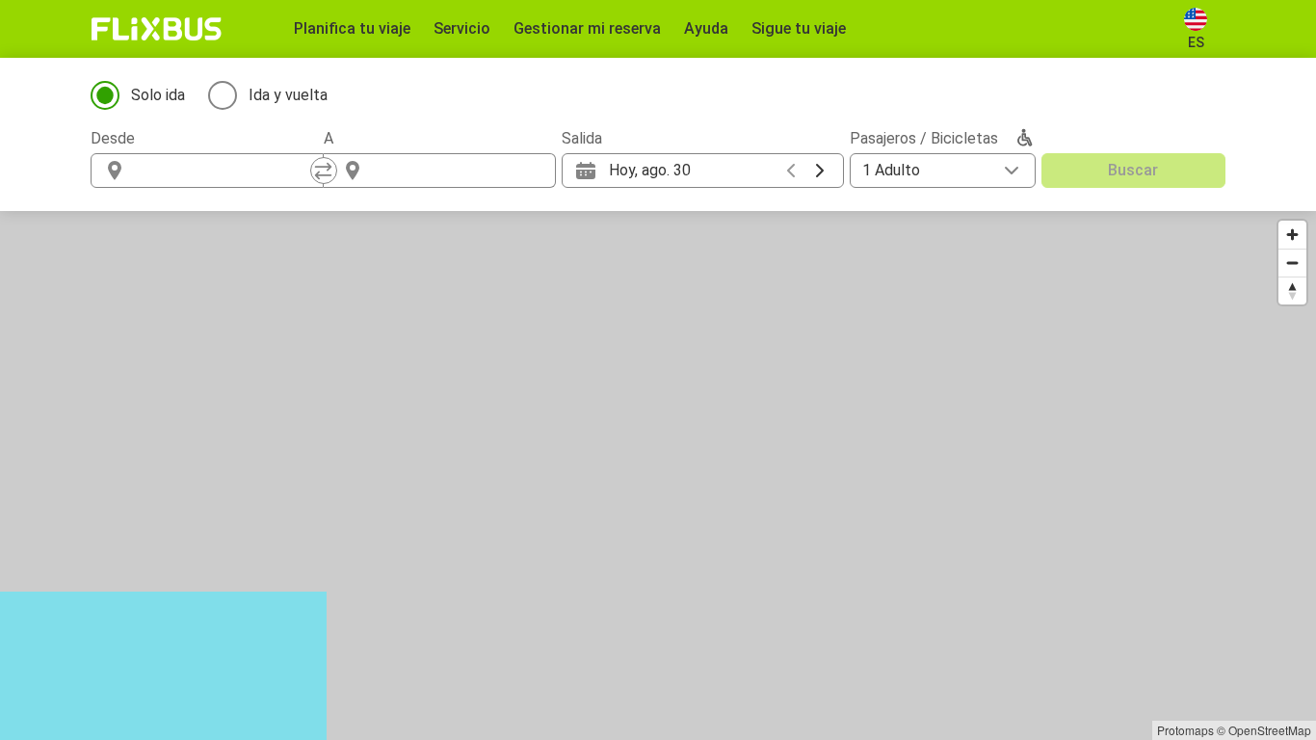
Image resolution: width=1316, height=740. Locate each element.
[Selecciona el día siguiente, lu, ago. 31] (819, 170)
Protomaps (1185, 730)
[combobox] (224, 170)
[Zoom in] (1292, 235)
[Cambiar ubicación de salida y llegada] (323, 170)
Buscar (1133, 170)
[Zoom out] (1292, 263)
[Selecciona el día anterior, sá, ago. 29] (791, 170)
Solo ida (158, 95)
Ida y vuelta (288, 95)
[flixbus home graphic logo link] (156, 29)
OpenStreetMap (1269, 730)
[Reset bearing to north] (1292, 290)
